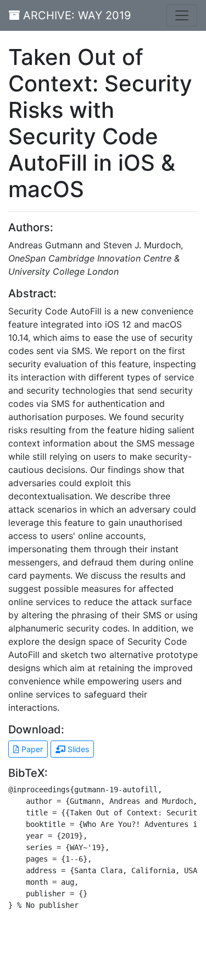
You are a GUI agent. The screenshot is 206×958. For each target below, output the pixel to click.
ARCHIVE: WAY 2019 (75, 15)
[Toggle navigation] (181, 15)
